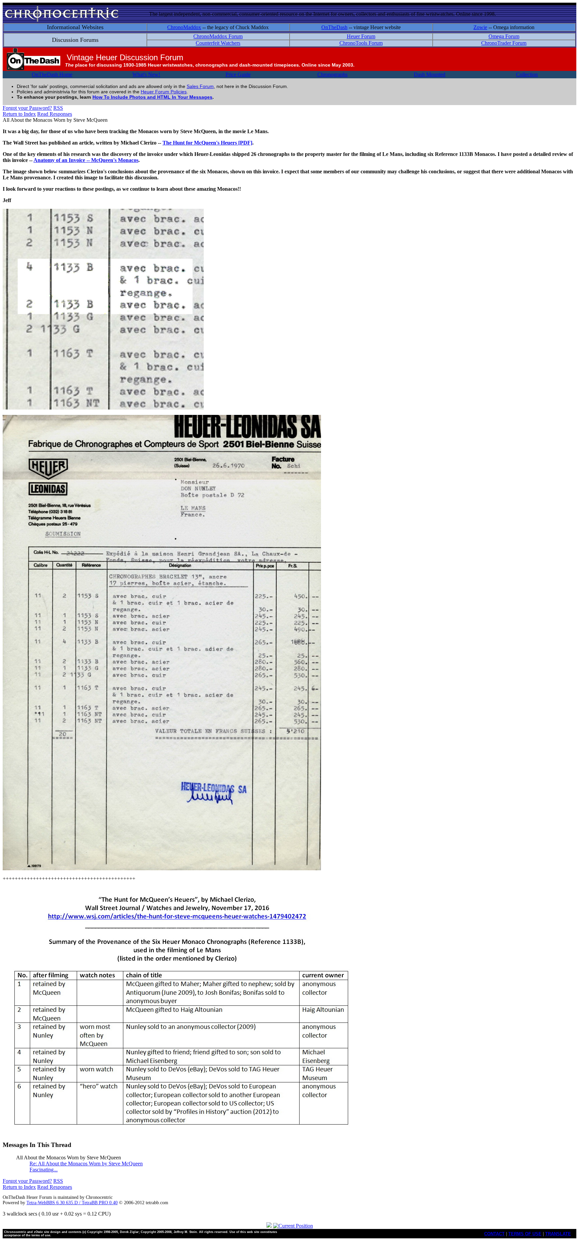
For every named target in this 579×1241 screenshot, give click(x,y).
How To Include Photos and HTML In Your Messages (152, 97)
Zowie (480, 27)
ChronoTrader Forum (503, 43)
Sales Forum (200, 86)
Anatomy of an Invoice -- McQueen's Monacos (86, 160)
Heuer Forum (361, 36)
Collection (527, 74)
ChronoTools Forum (361, 43)
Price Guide (238, 74)
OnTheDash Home (52, 74)
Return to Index (19, 114)
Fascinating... (43, 1169)
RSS (58, 108)
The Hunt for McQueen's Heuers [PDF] (207, 143)
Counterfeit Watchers (218, 43)
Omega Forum (504, 36)
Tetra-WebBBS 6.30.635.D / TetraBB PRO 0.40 (72, 1202)
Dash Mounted (429, 74)
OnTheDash (334, 27)
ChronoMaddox (184, 27)
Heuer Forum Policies (164, 91)
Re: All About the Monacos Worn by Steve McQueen (86, 1163)
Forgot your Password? (27, 108)
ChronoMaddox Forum (218, 36)
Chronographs (332, 74)
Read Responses (54, 114)
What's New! (146, 74)
